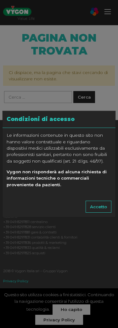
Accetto (98, 206)
